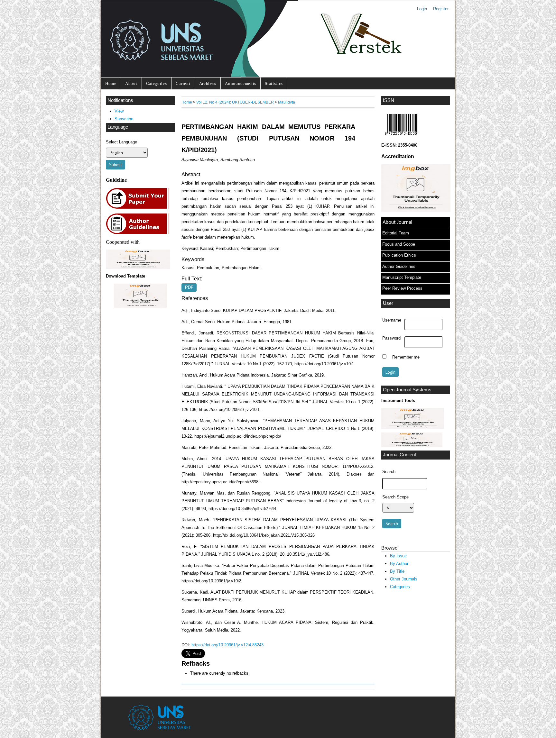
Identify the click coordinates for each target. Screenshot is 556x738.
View (119, 111)
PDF (189, 287)
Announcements (240, 83)
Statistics (274, 83)
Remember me (406, 357)
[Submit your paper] (139, 207)
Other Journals (403, 579)
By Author (399, 563)
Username (391, 320)
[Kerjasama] (138, 267)
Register (441, 8)
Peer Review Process (402, 288)
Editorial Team (395, 233)
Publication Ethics (399, 255)
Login (422, 8)
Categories (156, 83)
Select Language (121, 142)
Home (110, 83)
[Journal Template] (140, 296)
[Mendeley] (411, 445)
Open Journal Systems (407, 389)
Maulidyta (286, 102)
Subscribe (124, 118)
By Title (397, 571)
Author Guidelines (398, 266)
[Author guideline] (139, 233)
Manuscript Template (401, 277)
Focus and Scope (398, 244)
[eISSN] (401, 136)
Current (183, 83)
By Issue (398, 555)
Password (391, 338)
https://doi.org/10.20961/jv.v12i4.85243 (227, 644)
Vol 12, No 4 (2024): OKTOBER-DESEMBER (235, 102)
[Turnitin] (412, 427)
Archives (207, 83)
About (131, 83)
